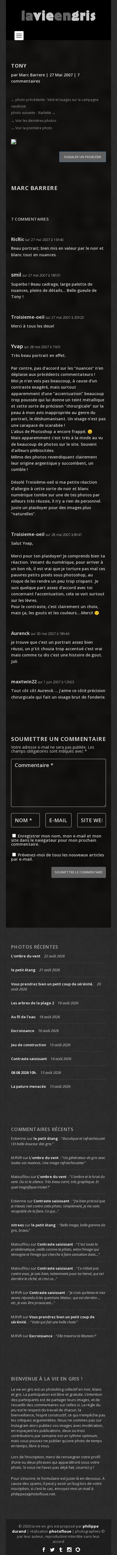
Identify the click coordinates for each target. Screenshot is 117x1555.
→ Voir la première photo (31, 128)
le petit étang (23, 969)
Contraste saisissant (29, 1058)
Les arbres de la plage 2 (32, 1002)
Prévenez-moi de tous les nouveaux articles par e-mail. (57, 857)
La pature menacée (28, 1086)
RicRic (17, 239)
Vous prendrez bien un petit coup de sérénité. (52, 984)
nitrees (17, 1224)
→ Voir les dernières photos (33, 120)
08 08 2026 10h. (24, 1072)
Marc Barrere (32, 74)
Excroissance (22, 1030)
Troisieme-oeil (28, 317)
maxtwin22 (24, 682)
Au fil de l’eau (23, 1016)
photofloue (60, 1531)
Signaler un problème (82, 157)
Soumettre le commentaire (79, 872)
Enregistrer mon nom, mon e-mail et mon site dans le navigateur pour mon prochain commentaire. (56, 840)
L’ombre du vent (25, 956)
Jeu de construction (28, 1044)
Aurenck (20, 633)
